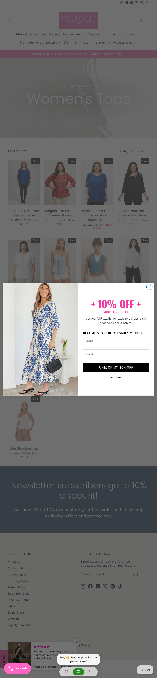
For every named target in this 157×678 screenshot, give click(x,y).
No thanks (116, 377)
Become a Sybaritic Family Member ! (114, 332)
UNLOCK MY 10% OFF (116, 367)
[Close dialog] (149, 287)
